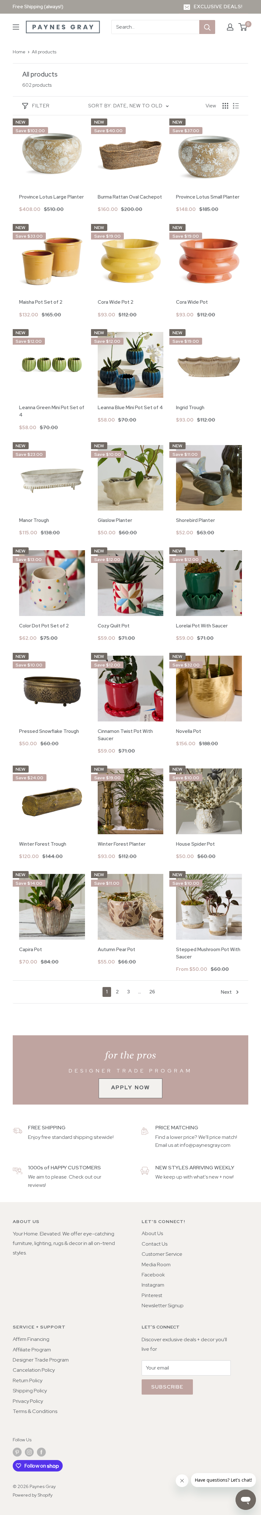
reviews (36, 1185)
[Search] (207, 27)
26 (152, 992)
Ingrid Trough (190, 407)
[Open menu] (16, 27)
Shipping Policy (30, 1390)
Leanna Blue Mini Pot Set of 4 (130, 407)
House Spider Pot (195, 844)
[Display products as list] (236, 106)
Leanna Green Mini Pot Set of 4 (51, 411)
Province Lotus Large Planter (51, 197)
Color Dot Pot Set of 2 (44, 626)
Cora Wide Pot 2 (115, 302)
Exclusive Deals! (218, 6)
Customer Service (162, 1254)
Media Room (156, 1264)
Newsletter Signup (163, 1305)
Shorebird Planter (195, 520)
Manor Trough (34, 520)
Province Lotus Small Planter (207, 197)
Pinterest (152, 1295)
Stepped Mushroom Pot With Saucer (208, 953)
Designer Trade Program (41, 1359)
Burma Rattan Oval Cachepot (130, 197)
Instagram (153, 1285)
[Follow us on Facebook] (41, 1452)
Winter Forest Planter (121, 844)
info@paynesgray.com (205, 1145)
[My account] (230, 27)
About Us (152, 1233)
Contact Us (154, 1244)
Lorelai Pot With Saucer (202, 626)
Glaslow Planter (115, 520)
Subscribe (167, 1386)
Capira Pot (30, 949)
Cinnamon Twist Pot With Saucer (125, 735)
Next (226, 992)
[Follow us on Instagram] (29, 1452)
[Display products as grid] (225, 106)
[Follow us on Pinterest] (17, 1452)
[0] (243, 27)
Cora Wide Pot (192, 302)
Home (19, 52)
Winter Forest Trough (42, 844)
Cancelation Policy (34, 1370)
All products (44, 52)
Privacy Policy (28, 1401)
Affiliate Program (32, 1349)
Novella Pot (188, 731)
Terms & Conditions (35, 1411)
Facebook (153, 1274)
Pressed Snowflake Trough (49, 731)
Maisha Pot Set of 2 (40, 302)
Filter (41, 106)
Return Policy (27, 1380)
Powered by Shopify (33, 1495)
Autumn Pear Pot (116, 949)
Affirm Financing (31, 1339)
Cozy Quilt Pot (114, 626)
